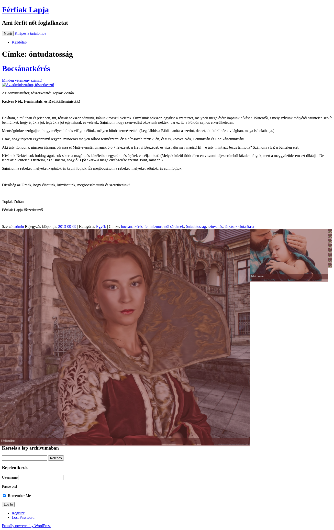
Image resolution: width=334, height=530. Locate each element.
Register (18, 513)
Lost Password (23, 517)
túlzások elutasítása (239, 226)
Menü (8, 33)
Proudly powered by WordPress (26, 526)
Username (10, 477)
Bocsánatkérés (26, 68)
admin (19, 226)
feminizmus (153, 226)
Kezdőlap (19, 42)
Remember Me (19, 496)
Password (9, 486)
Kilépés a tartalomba (30, 33)
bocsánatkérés (132, 226)
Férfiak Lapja (25, 9)
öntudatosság (196, 226)
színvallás (215, 226)
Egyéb (101, 226)
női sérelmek (174, 226)
